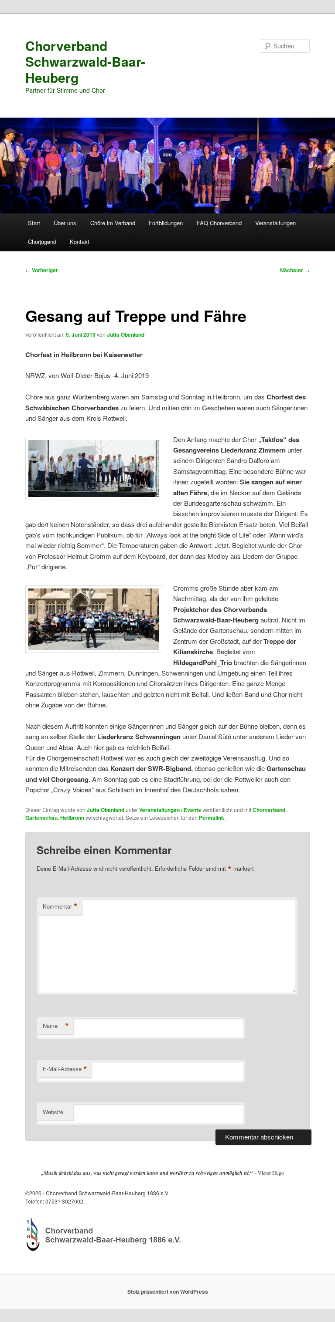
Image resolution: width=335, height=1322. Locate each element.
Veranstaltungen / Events (170, 810)
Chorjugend (42, 241)
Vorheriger (41, 270)
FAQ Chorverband (219, 223)
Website (53, 1112)
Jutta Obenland (125, 334)
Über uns (65, 223)
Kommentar (60, 906)
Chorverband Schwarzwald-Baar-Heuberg (85, 61)
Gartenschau (41, 818)
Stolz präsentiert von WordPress (167, 1291)
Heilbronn (72, 818)
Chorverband (269, 810)
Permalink (211, 818)
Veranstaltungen (275, 223)
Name (56, 1026)
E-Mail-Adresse (65, 1069)
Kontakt (79, 241)
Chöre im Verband (112, 223)
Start (34, 223)
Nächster (295, 270)
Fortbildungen (166, 223)
